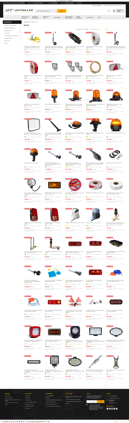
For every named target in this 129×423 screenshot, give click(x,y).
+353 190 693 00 (54, 3)
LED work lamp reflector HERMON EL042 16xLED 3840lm (53, 76)
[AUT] (27, 421)
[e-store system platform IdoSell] (122, 421)
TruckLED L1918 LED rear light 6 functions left (94, 252)
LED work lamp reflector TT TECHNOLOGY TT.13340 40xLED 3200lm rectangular (95, 341)
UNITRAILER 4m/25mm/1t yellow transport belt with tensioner (32, 47)
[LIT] (39, 421)
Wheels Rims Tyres (46, 17)
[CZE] (12, 421)
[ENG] (8, 421)
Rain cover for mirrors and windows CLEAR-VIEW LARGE (53, 281)
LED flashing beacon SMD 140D (52, 104)
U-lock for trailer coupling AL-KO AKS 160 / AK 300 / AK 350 (33, 252)
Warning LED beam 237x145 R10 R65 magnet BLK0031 (115, 252)
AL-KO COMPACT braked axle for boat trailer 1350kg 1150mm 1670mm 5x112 (74, 281)
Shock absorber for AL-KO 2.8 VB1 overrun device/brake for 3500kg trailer (53, 134)
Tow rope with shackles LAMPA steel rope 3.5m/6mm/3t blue (33, 311)
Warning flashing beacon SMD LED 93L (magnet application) (95, 105)
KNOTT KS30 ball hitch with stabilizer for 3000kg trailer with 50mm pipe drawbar (95, 164)
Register (99, 5)
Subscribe (100, 401)
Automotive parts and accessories (69, 17)
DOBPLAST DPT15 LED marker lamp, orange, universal (53, 193)
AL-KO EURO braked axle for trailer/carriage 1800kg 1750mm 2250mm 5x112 (53, 164)
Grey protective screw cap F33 (93, 222)
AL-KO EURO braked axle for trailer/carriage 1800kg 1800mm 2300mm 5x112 (32, 281)
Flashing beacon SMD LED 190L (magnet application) (114, 105)
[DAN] (18, 421)
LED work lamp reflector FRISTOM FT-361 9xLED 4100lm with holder (33, 341)
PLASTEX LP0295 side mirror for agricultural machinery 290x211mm (33, 133)
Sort (91, 29)
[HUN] (49, 421)
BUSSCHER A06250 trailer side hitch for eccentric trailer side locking (94, 370)
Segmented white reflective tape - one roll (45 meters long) (115, 193)
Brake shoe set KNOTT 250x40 (113, 163)
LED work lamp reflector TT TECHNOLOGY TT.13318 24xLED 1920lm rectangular (33, 371)
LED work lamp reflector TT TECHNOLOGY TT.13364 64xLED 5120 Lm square (54, 371)
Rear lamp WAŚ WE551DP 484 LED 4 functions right (53, 311)
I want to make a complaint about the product (13, 400)
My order (7, 393)
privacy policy (95, 409)
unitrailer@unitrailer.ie (38, 3)
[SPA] (14, 421)
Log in (93, 5)
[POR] (37, 421)
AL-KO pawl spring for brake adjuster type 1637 (115, 370)
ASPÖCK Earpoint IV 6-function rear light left (33, 223)
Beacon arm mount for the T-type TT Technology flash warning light (115, 223)
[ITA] (16, 421)
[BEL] (33, 421)
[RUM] (19, 421)
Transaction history (30, 404)
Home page (32, 22)
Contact (80, 3)
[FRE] (4, 421)
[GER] (6, 421)
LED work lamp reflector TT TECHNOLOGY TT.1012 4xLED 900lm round (33, 194)
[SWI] (35, 421)
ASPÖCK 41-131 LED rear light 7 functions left (114, 76)
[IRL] (25, 421)
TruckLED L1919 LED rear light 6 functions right (94, 281)
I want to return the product (11, 402)
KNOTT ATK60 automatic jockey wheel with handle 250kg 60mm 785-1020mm (115, 47)
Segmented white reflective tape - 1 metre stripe (95, 47)
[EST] (43, 421)
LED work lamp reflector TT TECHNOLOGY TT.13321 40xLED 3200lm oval (74, 371)
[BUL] (45, 421)
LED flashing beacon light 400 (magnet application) (74, 133)
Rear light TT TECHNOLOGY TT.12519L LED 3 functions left (74, 193)
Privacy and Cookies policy (51, 404)
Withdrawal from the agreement (53, 406)
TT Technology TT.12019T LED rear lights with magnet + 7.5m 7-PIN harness (74, 311)
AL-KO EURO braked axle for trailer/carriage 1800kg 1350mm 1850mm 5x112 (73, 164)
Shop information (50, 395)
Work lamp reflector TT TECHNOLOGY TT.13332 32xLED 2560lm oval (115, 341)
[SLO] (31, 421)
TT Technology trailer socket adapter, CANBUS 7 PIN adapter (74, 47)
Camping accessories (78, 17)
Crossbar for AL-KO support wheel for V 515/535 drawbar (95, 311)
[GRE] (47, 421)
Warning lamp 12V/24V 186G (31, 163)
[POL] (2, 421)
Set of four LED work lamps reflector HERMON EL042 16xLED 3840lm (74, 76)
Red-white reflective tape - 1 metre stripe (33, 76)
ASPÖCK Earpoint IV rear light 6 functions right (52, 223)
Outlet (99, 17)
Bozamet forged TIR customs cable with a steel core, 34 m (94, 76)
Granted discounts (30, 406)
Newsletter (28, 408)
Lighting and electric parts (35, 17)
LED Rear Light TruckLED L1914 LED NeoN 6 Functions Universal (74, 252)
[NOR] (21, 421)
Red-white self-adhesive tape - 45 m (95, 193)
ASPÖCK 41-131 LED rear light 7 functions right (32, 105)
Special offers (90, 17)
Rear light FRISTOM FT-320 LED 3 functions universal (114, 311)
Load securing (57, 17)
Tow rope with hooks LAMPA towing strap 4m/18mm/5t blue (115, 281)
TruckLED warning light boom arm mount (53, 252)
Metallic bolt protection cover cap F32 (74, 222)
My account (28, 393)
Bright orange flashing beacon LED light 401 (94, 133)
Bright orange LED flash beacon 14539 (115, 133)
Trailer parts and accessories (25, 17)
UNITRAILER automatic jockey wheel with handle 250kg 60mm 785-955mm (54, 47)
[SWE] (29, 421)
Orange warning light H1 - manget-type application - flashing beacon (74, 105)
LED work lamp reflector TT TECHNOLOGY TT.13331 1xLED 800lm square (74, 341)
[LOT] (41, 421)
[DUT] (10, 421)
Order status (8, 395)
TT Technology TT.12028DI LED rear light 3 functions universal (53, 341)
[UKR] (23, 421)
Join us (88, 393)
